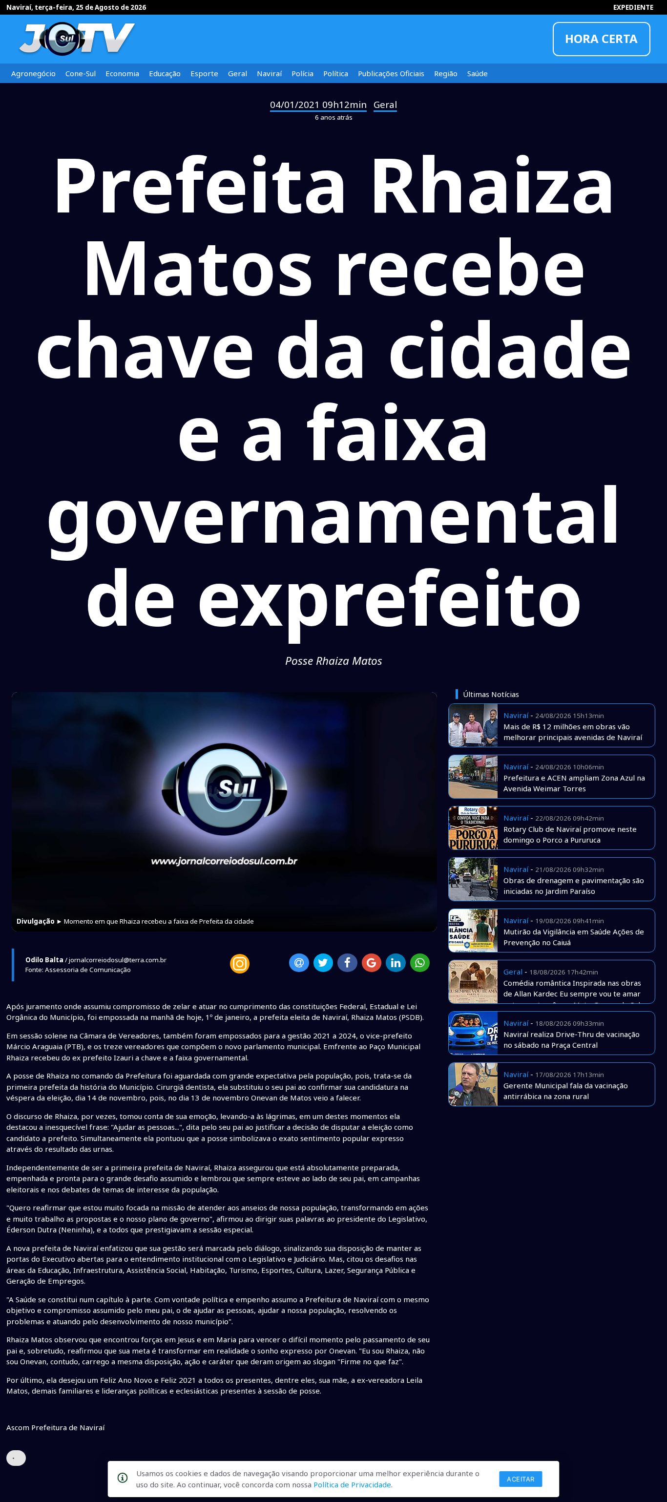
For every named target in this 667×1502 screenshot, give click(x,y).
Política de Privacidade (352, 1484)
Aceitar (521, 1479)
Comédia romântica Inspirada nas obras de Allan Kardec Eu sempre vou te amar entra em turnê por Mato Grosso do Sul (572, 994)
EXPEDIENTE (633, 7)
